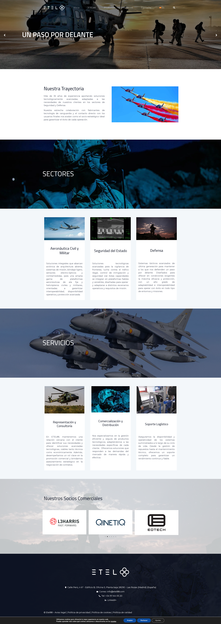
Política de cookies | (102, 612)
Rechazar (144, 620)
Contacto (146, 8)
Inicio (76, 8)
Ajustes (158, 620)
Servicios (128, 8)
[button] (105, 536)
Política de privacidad (79, 612)
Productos (109, 8)
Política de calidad (122, 612)
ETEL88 (92, 8)
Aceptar (130, 620)
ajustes (113, 621)
